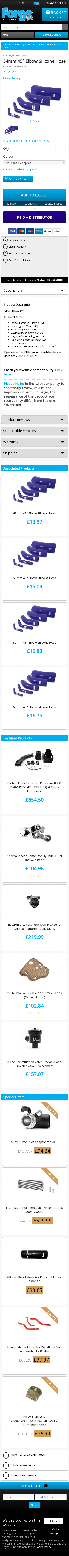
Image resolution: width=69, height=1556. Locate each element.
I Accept (55, 1521)
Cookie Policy (43, 1547)
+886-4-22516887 (54, 3)
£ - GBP (22, 3)
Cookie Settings (55, 1531)
